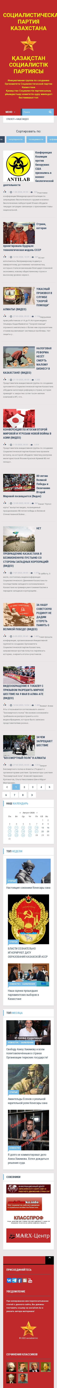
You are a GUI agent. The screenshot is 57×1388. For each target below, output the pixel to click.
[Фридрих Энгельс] (23, 1367)
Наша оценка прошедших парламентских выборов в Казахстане (23, 994)
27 (30, 835)
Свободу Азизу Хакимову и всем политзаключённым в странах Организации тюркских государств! (27, 1053)
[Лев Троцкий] (11, 1378)
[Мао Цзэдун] (23, 1378)
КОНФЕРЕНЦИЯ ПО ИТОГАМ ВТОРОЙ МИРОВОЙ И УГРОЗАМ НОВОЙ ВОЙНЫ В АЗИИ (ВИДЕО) (27, 433)
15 (42, 827)
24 (10, 835)
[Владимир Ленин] (34, 1367)
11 (16, 827)
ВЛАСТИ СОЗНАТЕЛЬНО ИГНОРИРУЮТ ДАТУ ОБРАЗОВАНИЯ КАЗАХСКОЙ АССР (28, 952)
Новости (15, 984)
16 (48, 827)
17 (10, 831)
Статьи (12, 881)
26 (23, 835)
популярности (15, 139)
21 (36, 831)
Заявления (28, 984)
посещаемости (36, 139)
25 (16, 835)
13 (30, 827)
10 (10, 827)
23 (48, 831)
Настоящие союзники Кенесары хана (28, 887)
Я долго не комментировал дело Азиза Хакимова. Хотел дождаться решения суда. (28, 1158)
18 (16, 831)
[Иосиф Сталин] (46, 1367)
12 (23, 827)
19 (23, 831)
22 (42, 831)
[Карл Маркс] (11, 1367)
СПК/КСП (10, 119)
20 (30, 831)
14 (36, 827)
